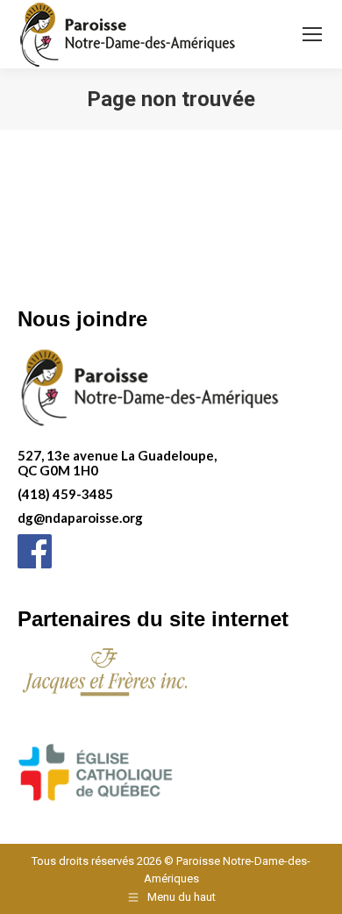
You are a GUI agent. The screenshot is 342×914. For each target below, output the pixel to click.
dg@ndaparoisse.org (80, 517)
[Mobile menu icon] (312, 34)
